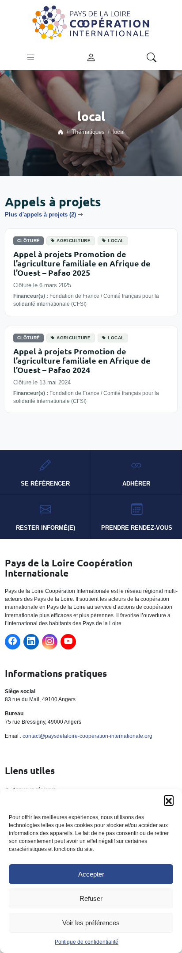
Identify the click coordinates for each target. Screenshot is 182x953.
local (116, 240)
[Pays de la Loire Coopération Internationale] (91, 21)
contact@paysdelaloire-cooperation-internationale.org (87, 736)
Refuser (91, 898)
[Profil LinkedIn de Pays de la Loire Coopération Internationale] (31, 641)
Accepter (91, 874)
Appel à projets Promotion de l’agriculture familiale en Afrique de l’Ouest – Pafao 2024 (82, 360)
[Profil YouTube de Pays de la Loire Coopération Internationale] (68, 641)
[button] (168, 800)
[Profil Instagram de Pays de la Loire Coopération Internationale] (49, 641)
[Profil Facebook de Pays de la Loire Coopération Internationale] (12, 641)
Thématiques (88, 132)
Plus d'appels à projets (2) (40, 215)
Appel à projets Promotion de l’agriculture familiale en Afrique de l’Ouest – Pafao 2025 (82, 263)
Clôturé (28, 240)
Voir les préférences (91, 922)
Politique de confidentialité (86, 942)
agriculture (74, 240)
